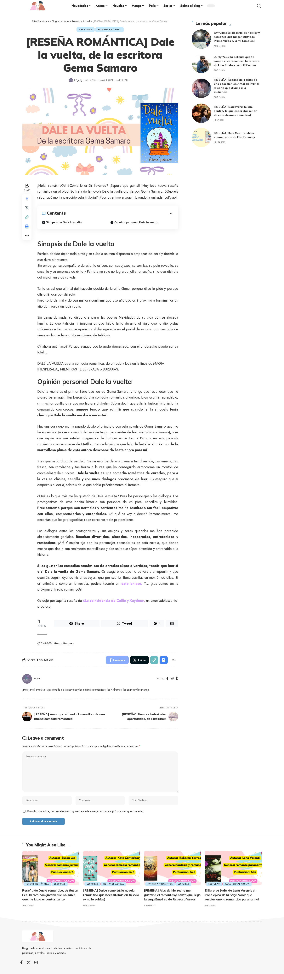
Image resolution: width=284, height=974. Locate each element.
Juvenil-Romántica (37, 883)
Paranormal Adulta (237, 883)
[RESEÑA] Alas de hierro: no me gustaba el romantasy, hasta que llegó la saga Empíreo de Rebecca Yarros (172, 894)
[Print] (26, 226)
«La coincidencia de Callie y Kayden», (114, 600)
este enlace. (131, 583)
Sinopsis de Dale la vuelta (64, 222)
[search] (259, 5)
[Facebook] (167, 679)
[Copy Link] (26, 217)
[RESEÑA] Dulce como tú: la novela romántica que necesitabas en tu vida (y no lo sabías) (111, 894)
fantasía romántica (160, 883)
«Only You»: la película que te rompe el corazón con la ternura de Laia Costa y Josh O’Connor (236, 61)
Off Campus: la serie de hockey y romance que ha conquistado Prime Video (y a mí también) (237, 37)
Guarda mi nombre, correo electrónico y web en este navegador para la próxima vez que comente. (85, 811)
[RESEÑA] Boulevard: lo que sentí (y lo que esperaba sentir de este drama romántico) (235, 111)
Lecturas (85, 29)
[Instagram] (172, 679)
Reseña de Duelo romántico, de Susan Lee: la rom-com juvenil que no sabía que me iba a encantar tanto (50, 894)
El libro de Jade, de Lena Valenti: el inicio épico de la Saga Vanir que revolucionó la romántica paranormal (232, 894)
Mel (80, 80)
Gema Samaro (64, 643)
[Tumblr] (176, 679)
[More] (26, 235)
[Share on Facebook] (26, 198)
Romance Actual (109, 29)
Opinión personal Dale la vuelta (136, 222)
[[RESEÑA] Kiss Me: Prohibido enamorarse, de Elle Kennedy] (201, 137)
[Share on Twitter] (26, 207)
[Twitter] (28, 962)
